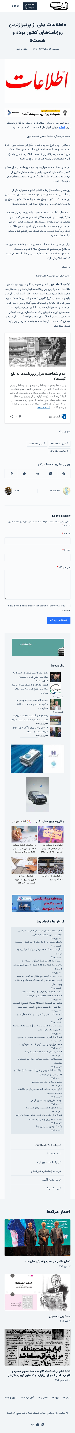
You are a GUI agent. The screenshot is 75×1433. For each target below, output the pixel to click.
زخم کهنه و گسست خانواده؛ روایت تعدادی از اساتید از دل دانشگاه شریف (29, 718)
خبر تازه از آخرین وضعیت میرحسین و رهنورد (39, 1037)
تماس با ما (43, 1397)
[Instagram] (15, 6)
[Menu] (7, 6)
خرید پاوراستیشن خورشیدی (46, 1171)
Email (66, 550)
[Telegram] (12, 6)
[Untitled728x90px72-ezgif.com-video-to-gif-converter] (37, 112)
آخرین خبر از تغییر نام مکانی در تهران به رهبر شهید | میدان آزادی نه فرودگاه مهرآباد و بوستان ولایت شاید (38, 980)
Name (66, 534)
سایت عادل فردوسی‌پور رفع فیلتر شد (44, 1108)
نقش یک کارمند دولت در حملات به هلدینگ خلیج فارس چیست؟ (30, 675)
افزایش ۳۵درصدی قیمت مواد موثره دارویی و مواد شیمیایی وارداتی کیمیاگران (39, 933)
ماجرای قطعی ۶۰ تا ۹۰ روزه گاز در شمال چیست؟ (38, 942)
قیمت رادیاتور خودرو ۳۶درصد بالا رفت (43, 1052)
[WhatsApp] (24, 473)
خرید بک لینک (53, 1188)
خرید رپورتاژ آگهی (51, 1180)
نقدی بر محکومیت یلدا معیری (47, 1082)
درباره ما (66, 1397)
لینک (62, 127)
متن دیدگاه (63, 567)
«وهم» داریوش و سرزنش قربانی (46, 1101)
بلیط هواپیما (54, 1154)
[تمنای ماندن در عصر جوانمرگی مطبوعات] (37, 1237)
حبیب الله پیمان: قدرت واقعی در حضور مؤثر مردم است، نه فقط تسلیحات (32, 704)
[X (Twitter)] (18, 6)
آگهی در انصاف (27, 1397)
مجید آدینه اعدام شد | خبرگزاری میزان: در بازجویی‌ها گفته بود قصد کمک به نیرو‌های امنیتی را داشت (37, 965)
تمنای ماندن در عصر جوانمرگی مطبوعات (47, 1261)
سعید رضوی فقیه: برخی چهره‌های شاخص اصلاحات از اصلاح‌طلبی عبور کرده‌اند (41, 994)
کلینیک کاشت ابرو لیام (49, 1162)
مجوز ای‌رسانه (11, 1397)
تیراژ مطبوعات (37, 444)
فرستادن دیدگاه (58, 620)
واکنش (19, 49)
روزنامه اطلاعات (59, 451)
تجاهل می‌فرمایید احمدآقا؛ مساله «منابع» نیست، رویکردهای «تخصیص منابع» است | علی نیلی (37, 1005)
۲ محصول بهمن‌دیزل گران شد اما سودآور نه (40, 1044)
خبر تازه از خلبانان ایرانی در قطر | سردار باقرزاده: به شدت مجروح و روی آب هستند (38, 1117)
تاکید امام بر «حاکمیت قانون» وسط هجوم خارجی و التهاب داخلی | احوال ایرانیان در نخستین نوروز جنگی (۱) (39, 1373)
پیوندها (55, 1397)
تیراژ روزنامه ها (59, 444)
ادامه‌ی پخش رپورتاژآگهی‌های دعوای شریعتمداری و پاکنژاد (30, 730)
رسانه (25, 49)
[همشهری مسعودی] (37, 1292)
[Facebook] (63, 473)
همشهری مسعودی (59, 1316)
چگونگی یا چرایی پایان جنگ (48, 1127)
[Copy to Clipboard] (11, 473)
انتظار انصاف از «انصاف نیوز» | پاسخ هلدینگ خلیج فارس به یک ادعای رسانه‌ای (30, 689)
